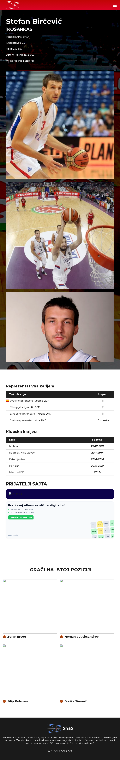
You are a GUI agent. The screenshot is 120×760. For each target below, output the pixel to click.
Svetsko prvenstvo (29, 400)
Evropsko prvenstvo (30, 413)
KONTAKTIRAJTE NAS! (60, 750)
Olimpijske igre (25, 407)
